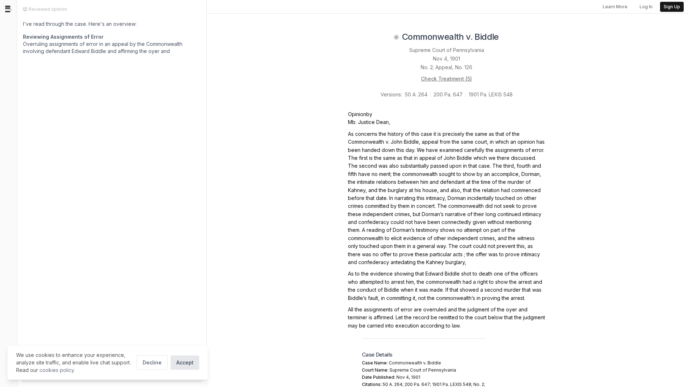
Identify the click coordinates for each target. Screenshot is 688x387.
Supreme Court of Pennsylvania (446, 50)
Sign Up (672, 6)
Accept (185, 362)
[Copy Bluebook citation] (506, 37)
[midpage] (8, 9)
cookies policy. (57, 370)
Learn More (615, 6)
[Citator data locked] (396, 37)
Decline (152, 362)
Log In (646, 6)
